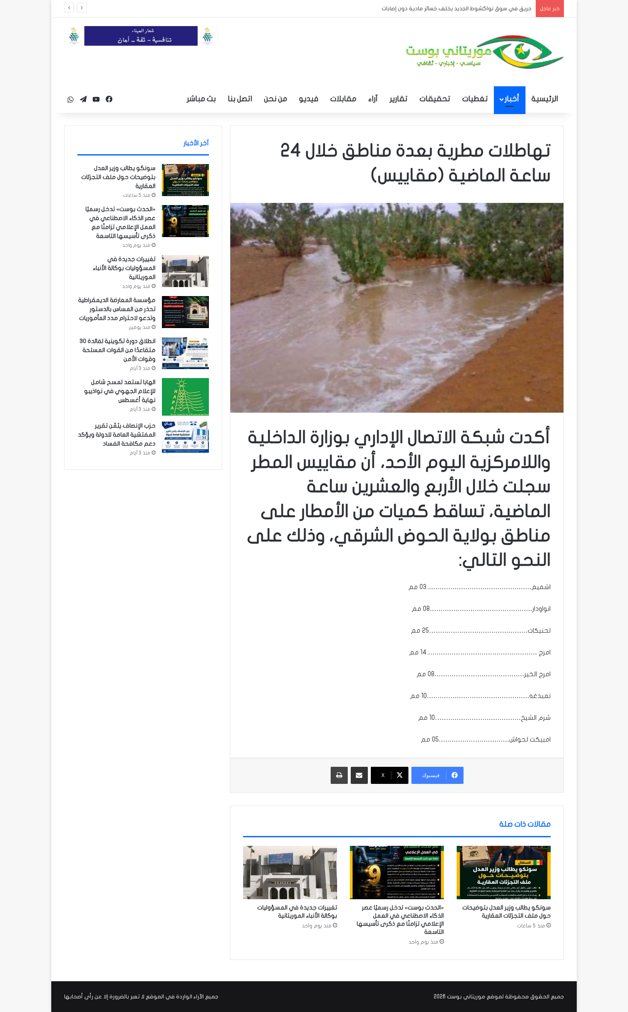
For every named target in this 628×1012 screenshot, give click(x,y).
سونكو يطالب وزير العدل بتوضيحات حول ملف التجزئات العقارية (118, 177)
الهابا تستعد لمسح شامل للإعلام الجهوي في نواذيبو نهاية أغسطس (120, 391)
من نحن (275, 99)
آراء (373, 99)
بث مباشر (201, 99)
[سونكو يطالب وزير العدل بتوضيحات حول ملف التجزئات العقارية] (504, 872)
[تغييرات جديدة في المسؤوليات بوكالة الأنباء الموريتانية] (290, 872)
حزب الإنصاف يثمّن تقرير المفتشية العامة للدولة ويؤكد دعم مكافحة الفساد (117, 434)
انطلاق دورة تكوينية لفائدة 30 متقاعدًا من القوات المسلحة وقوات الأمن (117, 350)
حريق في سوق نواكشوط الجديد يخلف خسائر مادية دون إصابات (456, 9)
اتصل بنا (240, 99)
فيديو (308, 99)
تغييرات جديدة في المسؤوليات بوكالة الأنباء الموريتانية (124, 268)
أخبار (512, 99)
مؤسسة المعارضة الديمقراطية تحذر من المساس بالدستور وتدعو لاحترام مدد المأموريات (117, 309)
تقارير (399, 99)
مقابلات (343, 99)
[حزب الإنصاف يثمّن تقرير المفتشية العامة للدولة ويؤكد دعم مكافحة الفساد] (185, 438)
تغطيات (475, 99)
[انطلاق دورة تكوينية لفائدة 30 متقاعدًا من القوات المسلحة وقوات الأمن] (185, 353)
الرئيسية (544, 99)
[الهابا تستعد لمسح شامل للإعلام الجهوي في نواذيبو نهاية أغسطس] (185, 397)
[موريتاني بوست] (485, 52)
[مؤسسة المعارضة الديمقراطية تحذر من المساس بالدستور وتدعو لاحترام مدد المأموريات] (185, 312)
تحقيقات (435, 99)
